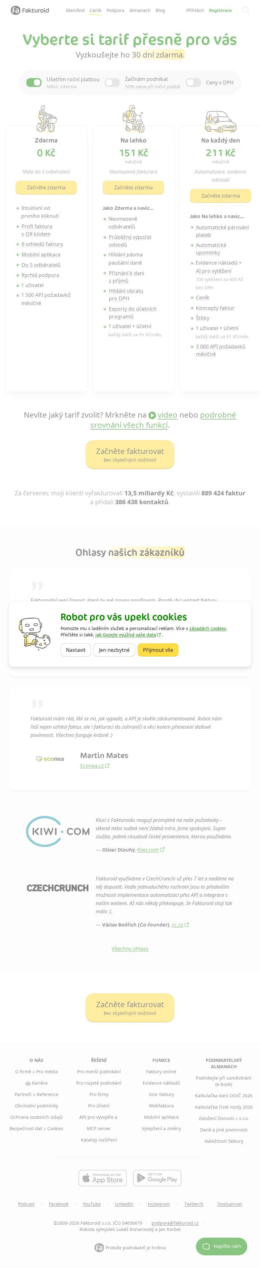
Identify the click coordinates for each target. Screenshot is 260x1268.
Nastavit (78, 649)
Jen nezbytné (117, 649)
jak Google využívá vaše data (125, 635)
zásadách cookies (207, 628)
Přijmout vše (161, 649)
